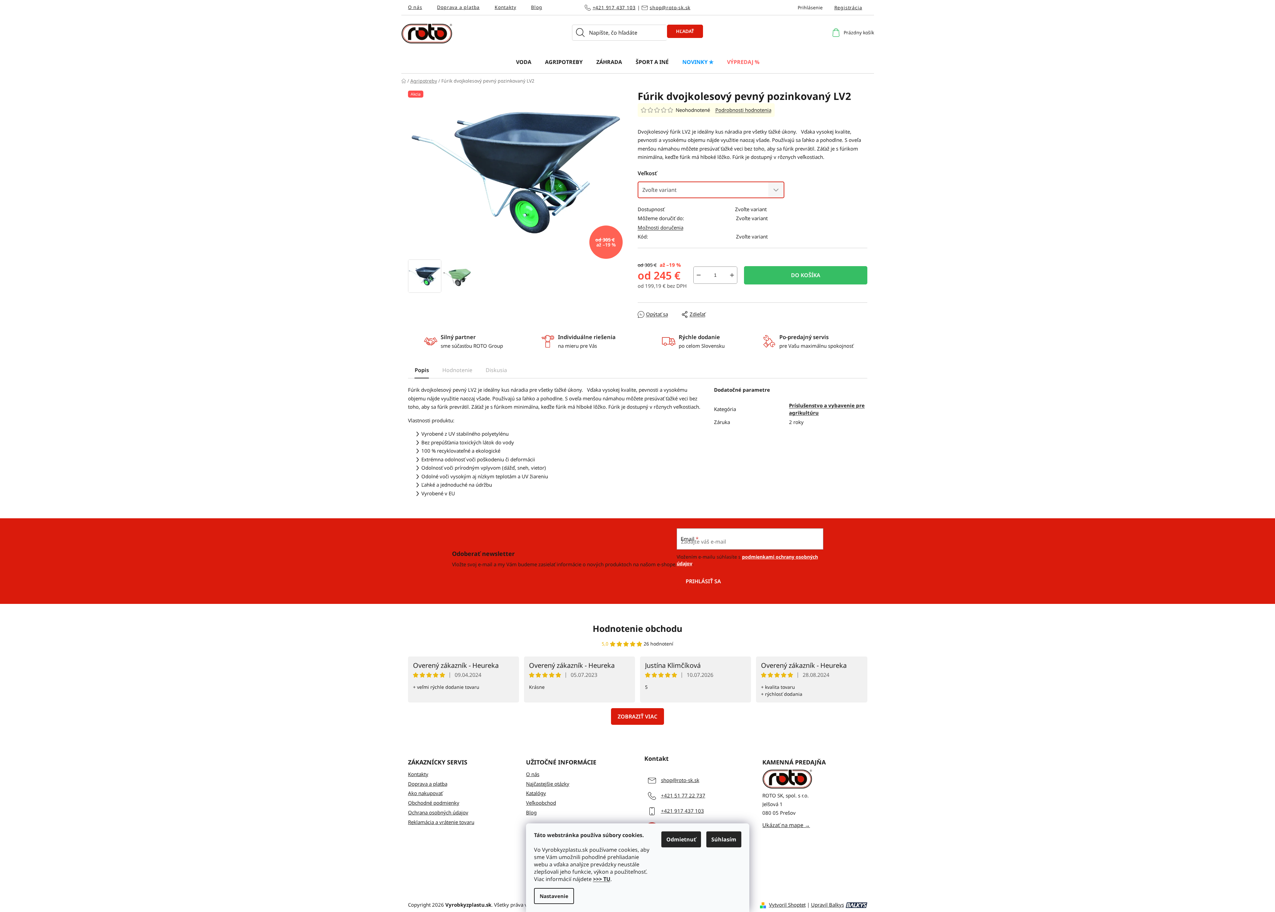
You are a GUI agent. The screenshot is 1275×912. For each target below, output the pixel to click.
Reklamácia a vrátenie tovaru (441, 822)
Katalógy (536, 793)
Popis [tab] (422, 370)
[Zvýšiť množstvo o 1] (732, 275)
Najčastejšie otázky (547, 783)
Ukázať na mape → (786, 825)
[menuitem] (523, 62)
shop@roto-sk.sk (670, 7)
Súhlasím (723, 839)
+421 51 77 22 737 (683, 795)
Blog (536, 7)
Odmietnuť (681, 839)
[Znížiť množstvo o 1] (699, 275)
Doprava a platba (458, 7)
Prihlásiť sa (703, 581)
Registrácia (848, 7)
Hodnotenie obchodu (637, 629)
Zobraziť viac (637, 716)
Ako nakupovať (425, 793)
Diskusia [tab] (496, 370)
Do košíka (805, 275)
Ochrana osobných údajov (438, 812)
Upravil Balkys (827, 904)
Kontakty (505, 7)
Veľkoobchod (541, 802)
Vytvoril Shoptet (787, 904)
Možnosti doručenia (660, 227)
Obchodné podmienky (433, 802)
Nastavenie (554, 896)
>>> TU (601, 879)
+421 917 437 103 (614, 7)
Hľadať (685, 31)
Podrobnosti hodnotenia (743, 110)
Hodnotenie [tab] (457, 370)
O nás (415, 7)
